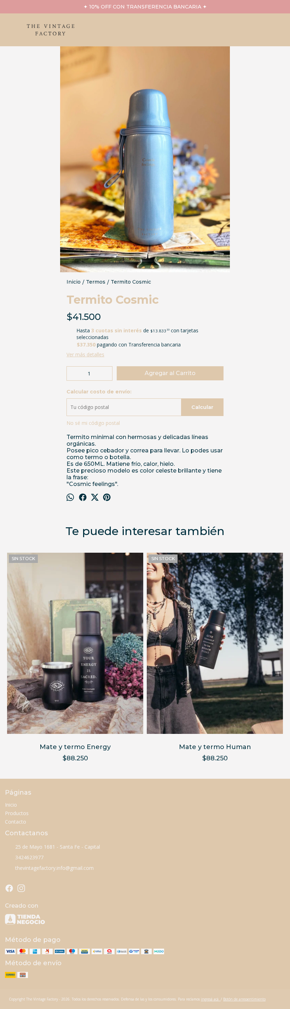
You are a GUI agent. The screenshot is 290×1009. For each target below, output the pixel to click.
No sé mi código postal (93, 423)
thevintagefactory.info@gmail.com (54, 868)
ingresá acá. (211, 999)
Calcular (202, 407)
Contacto (15, 821)
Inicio (11, 804)
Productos (17, 813)
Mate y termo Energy (75, 747)
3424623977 (29, 857)
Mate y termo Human (215, 747)
